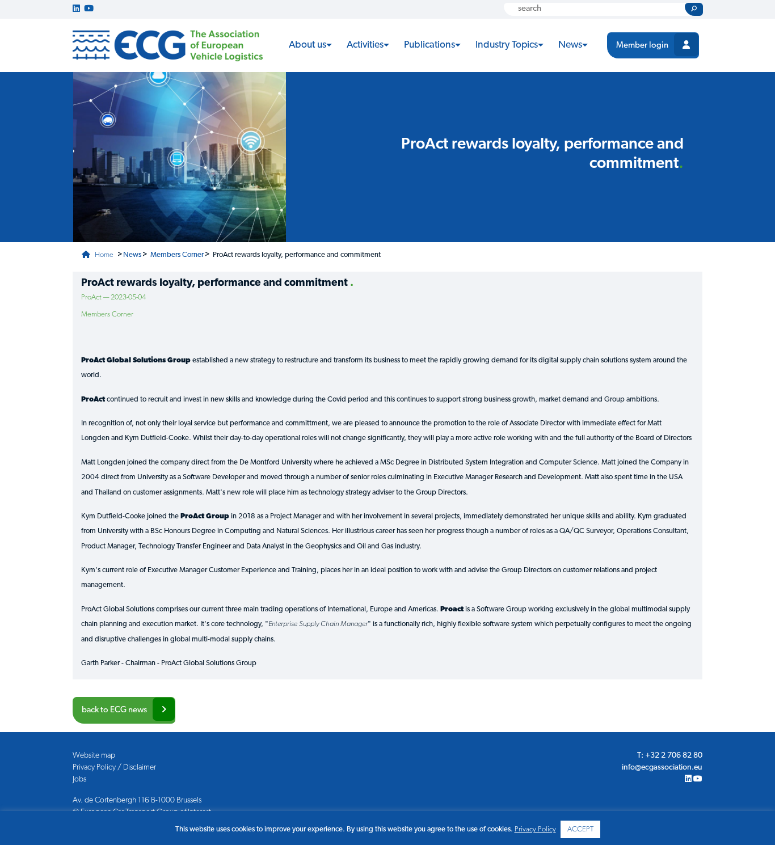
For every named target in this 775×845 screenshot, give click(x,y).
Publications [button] (429, 45)
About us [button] (307, 45)
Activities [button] (365, 45)
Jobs (79, 779)
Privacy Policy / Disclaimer (114, 767)
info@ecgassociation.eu (662, 767)
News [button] (570, 45)
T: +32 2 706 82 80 (669, 755)
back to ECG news (114, 710)
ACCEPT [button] (580, 829)
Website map (94, 755)
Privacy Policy (535, 829)
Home (103, 255)
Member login (642, 45)
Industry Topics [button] (506, 45)
